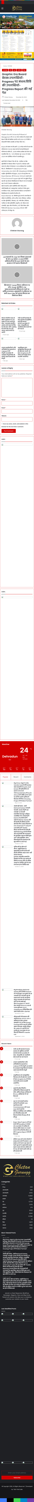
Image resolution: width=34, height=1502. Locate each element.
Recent (16, 777)
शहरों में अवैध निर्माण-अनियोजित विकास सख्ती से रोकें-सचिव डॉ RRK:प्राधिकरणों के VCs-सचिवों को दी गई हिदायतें (22, 1092)
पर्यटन (4, 1204)
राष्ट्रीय (19, 70)
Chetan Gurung (8, 97)
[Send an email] (13, 97)
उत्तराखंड (10, 66)
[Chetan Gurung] (17, 8)
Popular (5, 777)
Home (5, 66)
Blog (4, 1187)
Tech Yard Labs (18, 1489)
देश (10, 70)
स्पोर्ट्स (4, 1225)
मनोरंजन (5, 1207)
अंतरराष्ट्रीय (5, 1190)
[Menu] (2, 9)
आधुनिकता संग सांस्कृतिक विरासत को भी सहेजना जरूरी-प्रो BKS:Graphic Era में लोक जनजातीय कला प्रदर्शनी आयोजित (24, 352)
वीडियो (4, 1219)
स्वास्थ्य (4, 1228)
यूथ (14, 70)
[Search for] (32, 9)
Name (4, 399)
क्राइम (4, 1198)
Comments (27, 777)
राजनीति (4, 1213)
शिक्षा (24, 70)
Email (4, 407)
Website (4, 416)
